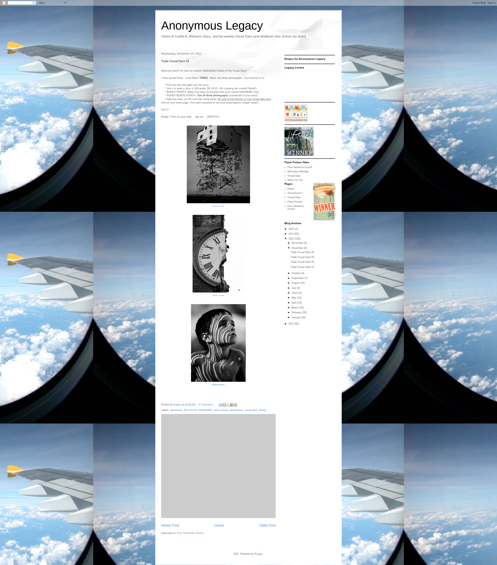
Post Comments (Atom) (190, 533)
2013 (291, 233)
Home (219, 525)
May (294, 297)
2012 (291, 238)
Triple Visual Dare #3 (302, 257)
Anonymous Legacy (212, 25)
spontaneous (236, 410)
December (298, 242)
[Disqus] (218, 465)
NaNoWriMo (205, 410)
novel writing (221, 410)
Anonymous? (295, 193)
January (296, 317)
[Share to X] (228, 405)
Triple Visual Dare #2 (302, 261)
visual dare (251, 410)
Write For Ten (295, 180)
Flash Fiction (295, 201)
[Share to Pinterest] (235, 405)
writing (262, 410)
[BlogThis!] (224, 405)
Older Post (267, 525)
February (297, 312)
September (298, 278)
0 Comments (206, 404)
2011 (291, 323)
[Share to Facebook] (232, 405)
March (295, 307)
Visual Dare (294, 175)
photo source (218, 206)
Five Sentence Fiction (300, 167)
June (295, 292)
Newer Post (170, 525)
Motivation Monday (298, 171)
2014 (291, 228)
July (294, 287)
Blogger (258, 553)
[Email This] (220, 405)
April (294, 302)
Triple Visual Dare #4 (302, 252)
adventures (176, 410)
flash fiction (190, 410)
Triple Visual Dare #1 (302, 267)
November (298, 247)
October (296, 273)
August (296, 282)
